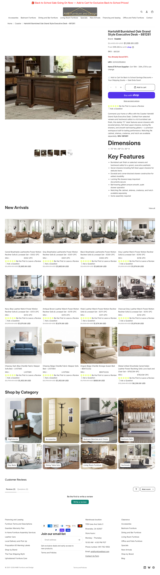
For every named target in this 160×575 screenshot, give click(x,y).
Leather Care (10, 537)
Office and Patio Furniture (131, 541)
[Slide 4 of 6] (57, 153)
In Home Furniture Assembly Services (20, 532)
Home (10, 23)
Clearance (125, 520)
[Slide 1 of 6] (37, 153)
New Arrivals (126, 550)
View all (152, 208)
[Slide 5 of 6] (63, 153)
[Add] (38, 245)
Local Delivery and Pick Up (16, 541)
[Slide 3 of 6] (50, 153)
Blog (123, 558)
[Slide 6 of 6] (69, 153)
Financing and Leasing (14, 520)
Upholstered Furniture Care (16, 558)
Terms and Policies (48, 553)
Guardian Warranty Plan (14, 528)
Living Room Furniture (130, 537)
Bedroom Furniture (128, 528)
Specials (124, 545)
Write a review (80, 502)
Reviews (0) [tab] (10, 489)
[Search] (141, 11)
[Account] (147, 11)
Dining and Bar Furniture (131, 532)
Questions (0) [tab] (22, 489)
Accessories (126, 524)
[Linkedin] (144, 567)
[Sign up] (79, 540)
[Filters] (136, 489)
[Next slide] (38, 231)
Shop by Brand (11, 550)
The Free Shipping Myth (15, 554)
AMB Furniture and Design (24, 567)
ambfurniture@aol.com (100, 551)
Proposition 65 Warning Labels (17, 545)
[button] (113, 106)
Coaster (18, 23)
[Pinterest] (153, 567)
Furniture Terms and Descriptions (18, 524)
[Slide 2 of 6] (43, 153)
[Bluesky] (149, 567)
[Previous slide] (8, 231)
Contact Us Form (92, 556)
